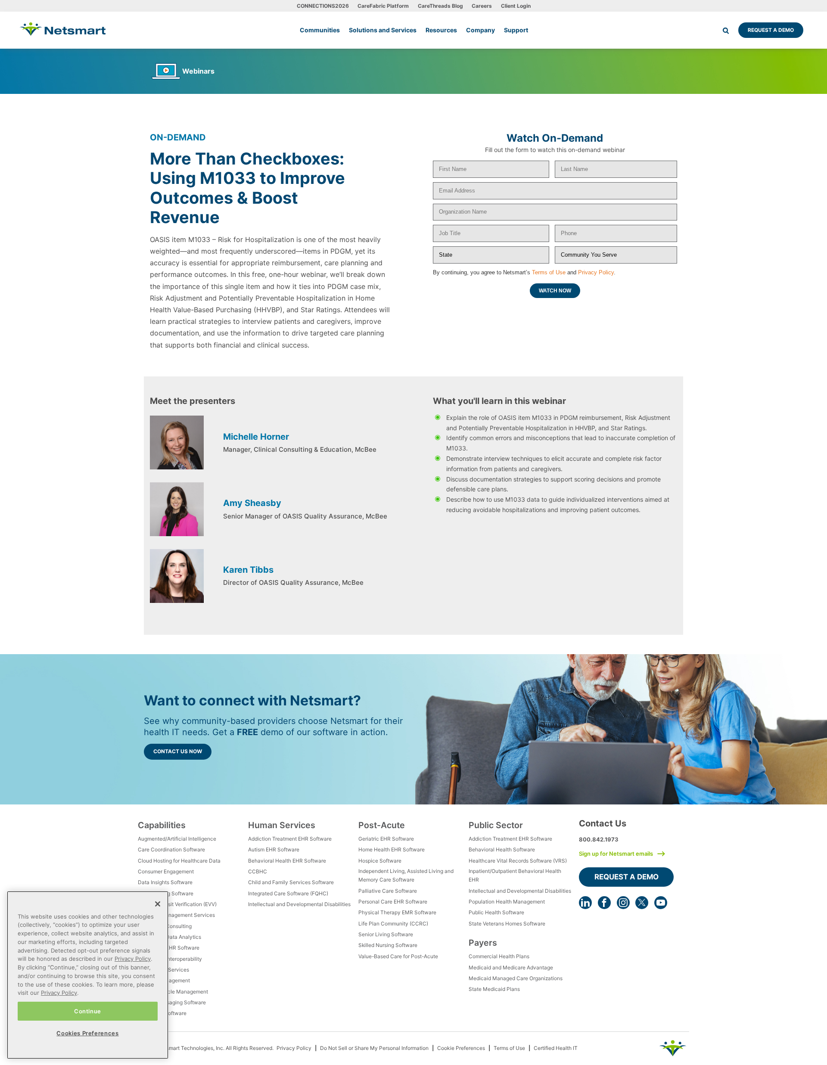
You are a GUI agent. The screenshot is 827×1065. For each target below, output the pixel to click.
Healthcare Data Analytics (169, 937)
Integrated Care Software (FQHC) (288, 893)
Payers (483, 943)
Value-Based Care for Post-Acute (398, 956)
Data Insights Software (165, 882)
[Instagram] (623, 902)
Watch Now (555, 291)
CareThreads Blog (440, 6)
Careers (482, 6)
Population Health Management (507, 901)
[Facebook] (604, 902)
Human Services (281, 825)
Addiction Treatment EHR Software (290, 838)
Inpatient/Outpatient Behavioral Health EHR (515, 875)
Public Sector (496, 825)
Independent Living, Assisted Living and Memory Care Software (406, 875)
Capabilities (162, 825)
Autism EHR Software (273, 849)
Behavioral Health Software (502, 849)
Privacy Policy (596, 272)
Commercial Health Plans (499, 956)
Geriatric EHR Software (386, 838)
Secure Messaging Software (172, 1002)
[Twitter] (641, 902)
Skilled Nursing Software (387, 945)
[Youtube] (660, 902)
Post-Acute (381, 825)
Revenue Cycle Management (173, 991)
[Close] (157, 903)
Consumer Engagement (166, 871)
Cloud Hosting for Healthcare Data (179, 860)
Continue (87, 1010)
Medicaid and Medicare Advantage (511, 967)
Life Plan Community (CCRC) (393, 923)
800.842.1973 (599, 839)
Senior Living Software (385, 934)
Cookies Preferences (87, 1033)
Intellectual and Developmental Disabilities (299, 904)
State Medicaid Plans (494, 989)
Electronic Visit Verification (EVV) (177, 904)
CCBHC (257, 871)
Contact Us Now (177, 751)
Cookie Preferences (461, 1048)
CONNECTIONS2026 (323, 6)
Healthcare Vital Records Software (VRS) (518, 860)
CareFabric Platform (383, 6)
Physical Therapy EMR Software (397, 912)
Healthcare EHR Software (168, 947)
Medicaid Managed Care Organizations (516, 978)
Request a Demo (771, 30)
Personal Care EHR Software (392, 901)
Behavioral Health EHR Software (287, 860)
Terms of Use (549, 272)
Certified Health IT (556, 1048)
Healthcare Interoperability (170, 959)
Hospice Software (379, 860)
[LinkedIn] (585, 902)
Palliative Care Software (387, 891)
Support (516, 30)
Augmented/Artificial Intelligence (177, 838)
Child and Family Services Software (291, 882)
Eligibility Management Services (176, 915)
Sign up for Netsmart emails (616, 853)
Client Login (516, 6)
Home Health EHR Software (391, 849)
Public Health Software (496, 912)
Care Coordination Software (171, 849)
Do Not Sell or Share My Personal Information (374, 1048)
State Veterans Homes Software (507, 923)
